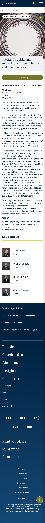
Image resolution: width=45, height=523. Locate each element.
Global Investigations (13, 323)
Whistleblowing (23, 488)
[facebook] (8, 418)
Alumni (5, 406)
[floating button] (39, 499)
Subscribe (11, 449)
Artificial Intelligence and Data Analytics (20, 330)
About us (10, 362)
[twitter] (36, 418)
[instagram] (22, 418)
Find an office (14, 441)
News (4, 392)
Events (5, 399)
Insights (9, 370)
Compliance (30, 315)
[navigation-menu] (41, 3)
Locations (6, 385)
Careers (9, 378)
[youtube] (29, 427)
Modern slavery (22, 483)
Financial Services (11, 315)
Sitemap (21, 498)
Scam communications (22, 492)
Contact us (11, 456)
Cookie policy (22, 478)
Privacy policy (22, 469)
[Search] (34, 3)
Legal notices (22, 474)
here (34, 195)
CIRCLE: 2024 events (12, 10)
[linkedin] (15, 427)
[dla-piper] (9, 3)
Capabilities (12, 354)
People (8, 346)
